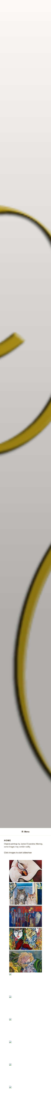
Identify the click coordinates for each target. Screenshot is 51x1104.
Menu (27, 831)
